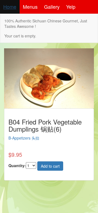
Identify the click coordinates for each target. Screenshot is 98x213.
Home (9, 6)
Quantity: (17, 165)
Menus (30, 6)
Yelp (70, 6)
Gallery (52, 6)
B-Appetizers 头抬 (23, 138)
